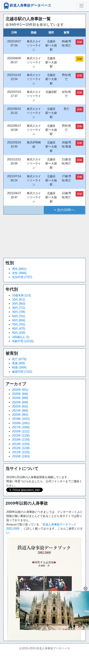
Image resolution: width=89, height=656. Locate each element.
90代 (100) (18, 332)
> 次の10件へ (64, 210)
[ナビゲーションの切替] (81, 5)
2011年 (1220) (21, 452)
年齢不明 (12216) (22, 341)
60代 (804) (18, 320)
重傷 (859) (18, 363)
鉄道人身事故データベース (30, 5)
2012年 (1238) (21, 448)
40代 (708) (18, 311)
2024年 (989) (20, 398)
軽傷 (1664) (19, 367)
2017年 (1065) (21, 427)
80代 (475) (18, 328)
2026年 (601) (20, 389)
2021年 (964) (20, 410)
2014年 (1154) (21, 439)
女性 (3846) (19, 273)
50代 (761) (18, 316)
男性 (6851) (19, 269)
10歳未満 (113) (21, 295)
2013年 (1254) (21, 444)
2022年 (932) (20, 406)
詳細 (79, 42)
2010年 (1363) (21, 456)
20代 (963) (18, 303)
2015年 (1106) (21, 435)
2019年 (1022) (21, 418)
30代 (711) (18, 307)
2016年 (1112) (20, 431)
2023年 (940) (20, 402)
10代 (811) (18, 299)
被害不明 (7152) (22, 371)
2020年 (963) (20, 414)
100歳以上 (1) (20, 337)
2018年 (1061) (21, 423)
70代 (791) (18, 324)
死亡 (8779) (19, 359)
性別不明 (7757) (22, 277)
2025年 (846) (20, 393)
